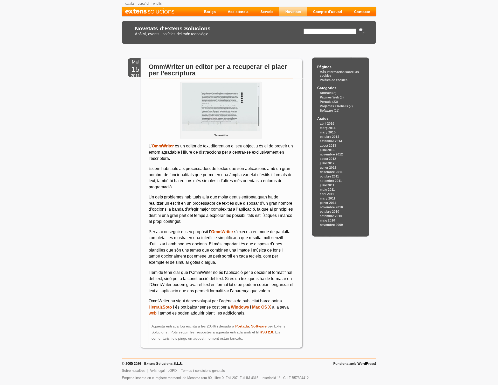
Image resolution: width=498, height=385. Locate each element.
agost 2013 (328, 145)
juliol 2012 (327, 163)
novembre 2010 (331, 207)
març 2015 (328, 132)
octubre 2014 (329, 137)
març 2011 (327, 198)
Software (259, 326)
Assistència (238, 12)
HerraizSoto (160, 307)
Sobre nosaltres (134, 371)
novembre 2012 (331, 154)
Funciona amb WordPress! (354, 364)
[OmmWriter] (221, 130)
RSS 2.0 (266, 332)
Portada (242, 326)
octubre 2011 (329, 176)
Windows (240, 307)
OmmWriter (163, 146)
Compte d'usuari (327, 12)
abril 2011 (327, 194)
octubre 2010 (329, 211)
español (143, 3)
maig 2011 (327, 189)
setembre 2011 (331, 181)
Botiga (210, 12)
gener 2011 (328, 203)
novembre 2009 (331, 225)
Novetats (293, 12)
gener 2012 (328, 167)
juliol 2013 (327, 150)
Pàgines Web (329, 97)
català (129, 3)
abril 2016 (327, 123)
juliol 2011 (327, 185)
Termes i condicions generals (203, 371)
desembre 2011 (331, 172)
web (153, 313)
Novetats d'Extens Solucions (173, 28)
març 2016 (328, 128)
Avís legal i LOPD (163, 371)
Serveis (266, 12)
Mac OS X (261, 307)
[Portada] (149, 12)
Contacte (362, 12)
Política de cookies (334, 80)
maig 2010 (327, 220)
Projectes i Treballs (334, 106)
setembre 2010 (331, 216)
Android (325, 93)
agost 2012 (328, 159)
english (158, 3)
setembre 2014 (331, 141)
